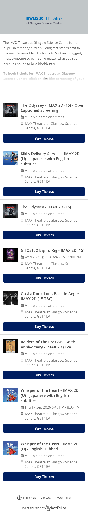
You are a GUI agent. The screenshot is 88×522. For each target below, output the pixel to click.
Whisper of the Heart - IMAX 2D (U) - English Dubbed (50, 446)
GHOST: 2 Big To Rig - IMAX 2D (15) (52, 250)
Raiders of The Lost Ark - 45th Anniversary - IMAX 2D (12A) (48, 344)
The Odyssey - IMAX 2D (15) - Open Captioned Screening (52, 108)
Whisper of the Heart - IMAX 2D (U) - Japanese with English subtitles (50, 395)
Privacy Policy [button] (62, 497)
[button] (46, 497)
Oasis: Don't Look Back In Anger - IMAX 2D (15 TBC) (51, 296)
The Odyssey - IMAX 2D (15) (46, 206)
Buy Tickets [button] (44, 138)
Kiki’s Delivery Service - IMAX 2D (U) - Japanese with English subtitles (50, 158)
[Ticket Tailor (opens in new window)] (55, 508)
